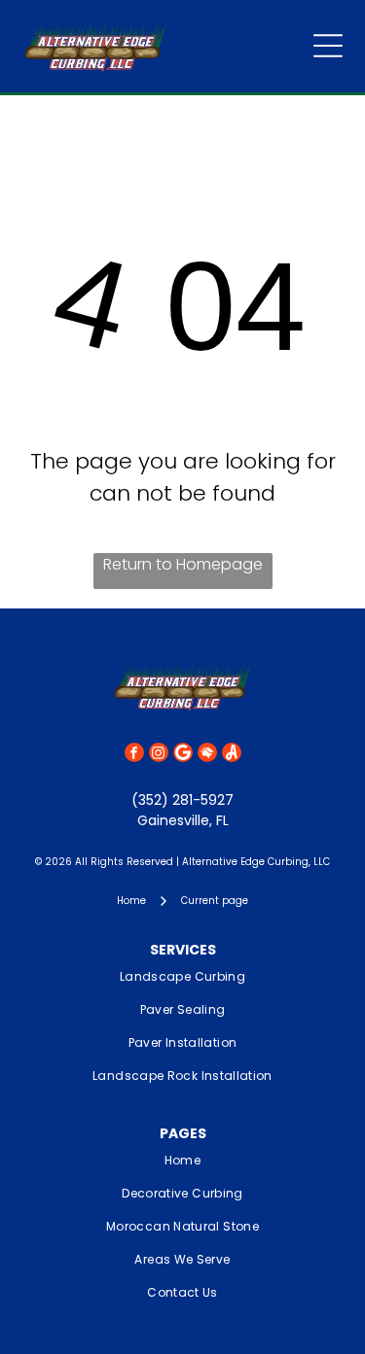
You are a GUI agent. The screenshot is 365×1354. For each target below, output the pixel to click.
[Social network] (207, 755)
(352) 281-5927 (182, 800)
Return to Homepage (183, 564)
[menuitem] (182, 976)
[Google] (183, 755)
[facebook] (134, 755)
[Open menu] (328, 45)
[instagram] (158, 755)
